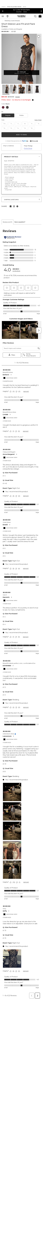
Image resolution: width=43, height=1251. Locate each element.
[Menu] (2, 16)
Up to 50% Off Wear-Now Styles (21, 9)
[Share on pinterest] (17, 206)
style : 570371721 (9, 161)
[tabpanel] (21, 612)
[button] (40, 16)
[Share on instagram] (14, 206)
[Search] (35, 16)
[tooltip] (32, 100)
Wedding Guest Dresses (12, 20)
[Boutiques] (7, 16)
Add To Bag (21, 134)
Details (17, 97)
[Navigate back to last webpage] (3, 21)
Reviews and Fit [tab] (7, 222)
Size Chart (38, 120)
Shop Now (19, 11)
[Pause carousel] (41, 11)
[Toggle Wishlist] (39, 37)
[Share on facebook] (10, 206)
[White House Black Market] (21, 16)
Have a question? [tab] (19, 222)
